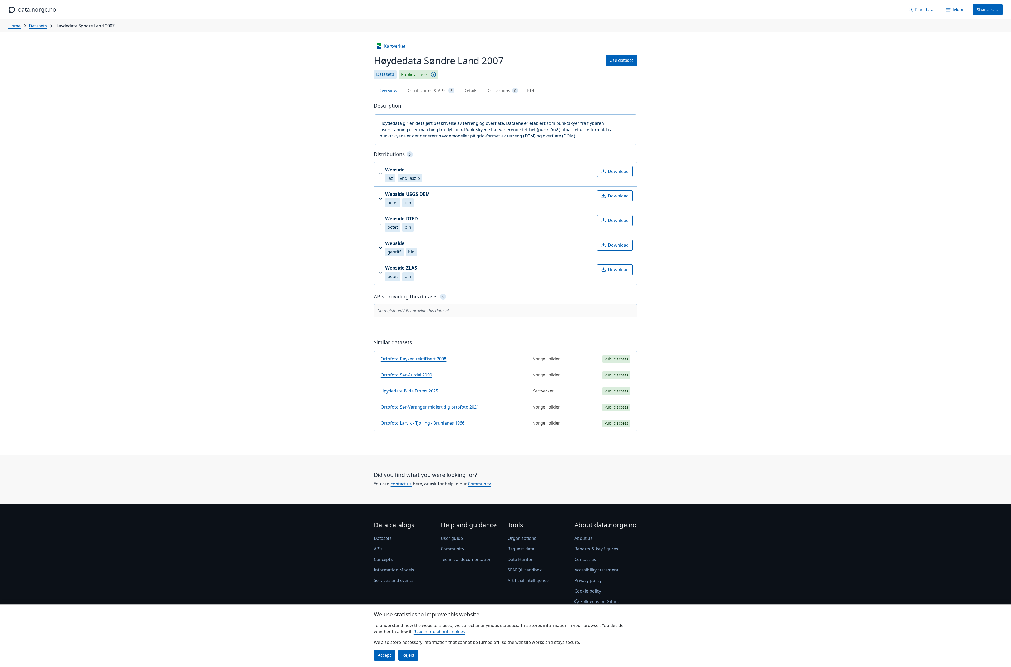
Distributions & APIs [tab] (429, 90)
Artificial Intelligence (528, 580)
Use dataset (621, 60)
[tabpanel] (505, 269)
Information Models (394, 570)
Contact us (585, 559)
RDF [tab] (531, 90)
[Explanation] (433, 74)
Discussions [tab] (501, 90)
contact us (401, 484)
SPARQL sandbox (525, 570)
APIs (378, 549)
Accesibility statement (596, 570)
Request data (521, 549)
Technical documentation (466, 559)
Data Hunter (520, 559)
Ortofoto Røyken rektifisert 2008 (414, 359)
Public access (414, 74)
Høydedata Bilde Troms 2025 (409, 391)
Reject (408, 655)
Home (14, 26)
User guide (452, 538)
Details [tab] (470, 90)
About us (583, 538)
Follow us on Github (600, 601)
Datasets (38, 26)
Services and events (394, 580)
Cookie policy (587, 591)
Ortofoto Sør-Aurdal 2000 (406, 375)
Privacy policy (588, 580)
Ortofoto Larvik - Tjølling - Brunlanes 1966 (422, 423)
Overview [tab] (387, 90)
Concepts (383, 559)
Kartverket (394, 46)
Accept (384, 655)
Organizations (522, 538)
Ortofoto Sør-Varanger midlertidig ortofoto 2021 (430, 407)
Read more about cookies (439, 632)
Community (479, 484)
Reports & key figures (596, 549)
